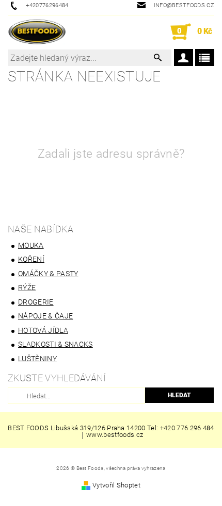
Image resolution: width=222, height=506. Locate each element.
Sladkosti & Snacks (55, 344)
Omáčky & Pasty (48, 273)
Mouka (31, 245)
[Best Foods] (37, 32)
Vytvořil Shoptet (116, 485)
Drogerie (36, 302)
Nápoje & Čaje (45, 316)
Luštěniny (37, 359)
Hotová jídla (43, 330)
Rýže (27, 287)
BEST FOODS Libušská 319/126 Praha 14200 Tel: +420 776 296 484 (111, 428)
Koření (31, 259)
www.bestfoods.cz (114, 434)
